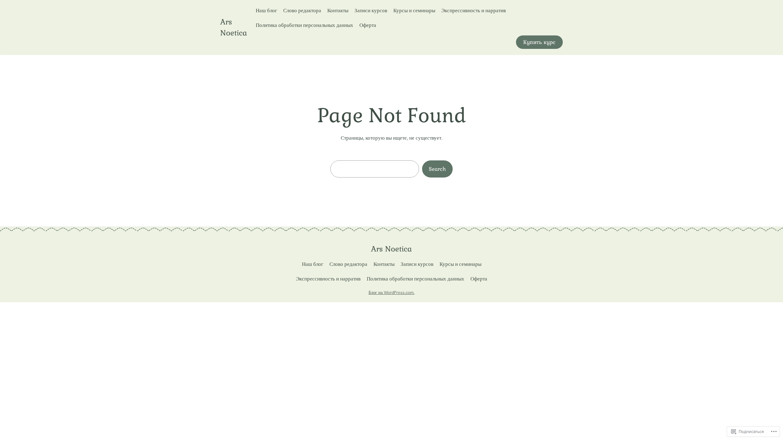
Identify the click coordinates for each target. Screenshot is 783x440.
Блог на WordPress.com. (391, 292)
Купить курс (539, 42)
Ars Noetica (391, 249)
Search (437, 169)
